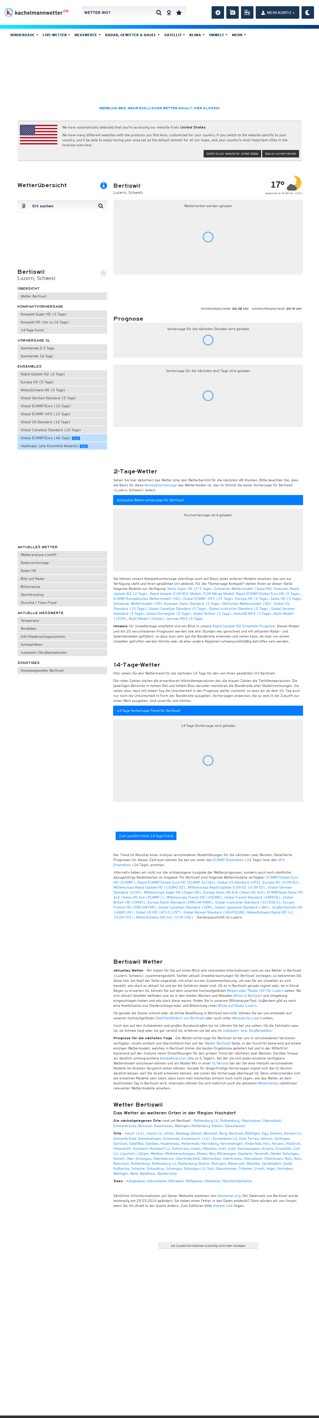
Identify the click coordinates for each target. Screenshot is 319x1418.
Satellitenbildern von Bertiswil (180, 1018)
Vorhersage (23, 35)
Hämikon (209, 1149)
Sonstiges (28, 663)
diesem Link (223, 1206)
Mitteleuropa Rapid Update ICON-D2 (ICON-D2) (227, 887)
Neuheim (245, 1154)
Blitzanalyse (30, 587)
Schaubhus (155, 1168)
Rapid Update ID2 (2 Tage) (43, 374)
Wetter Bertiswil (34, 296)
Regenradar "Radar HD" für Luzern (255, 991)
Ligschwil (127, 1154)
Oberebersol (163, 1158)
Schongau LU (194, 1168)
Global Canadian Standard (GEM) (185, 907)
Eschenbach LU (225, 1139)
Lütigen (143, 1154)
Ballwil (196, 1133)
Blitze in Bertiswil (248, 996)
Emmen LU (292, 1133)
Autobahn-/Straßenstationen (44, 652)
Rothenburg (229, 1121)
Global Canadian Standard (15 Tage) (51, 430)
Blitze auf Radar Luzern (237, 1006)
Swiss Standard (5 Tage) (199, 604)
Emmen (276, 1133)
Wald (134, 1173)
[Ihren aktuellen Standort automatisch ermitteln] (168, 12)
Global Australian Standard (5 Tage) (239, 609)
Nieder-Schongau (284, 1154)
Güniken (152, 1144)
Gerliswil (120, 1144)
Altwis (169, 1133)
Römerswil (236, 1163)
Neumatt (261, 1154)
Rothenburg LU (206, 1121)
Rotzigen (219, 1163)
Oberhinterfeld (187, 1158)
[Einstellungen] (218, 12)
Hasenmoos (163, 1126)
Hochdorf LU (160, 1149)
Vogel (270, 1168)
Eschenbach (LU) (196, 1139)
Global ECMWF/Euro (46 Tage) (50, 438)
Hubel (195, 1149)
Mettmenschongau (180, 1154)
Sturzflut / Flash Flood (39, 603)
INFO (298, 193)
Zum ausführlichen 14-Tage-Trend (146, 836)
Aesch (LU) (135, 1133)
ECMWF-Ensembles (228, 860)
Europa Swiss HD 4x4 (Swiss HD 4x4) (234, 892)
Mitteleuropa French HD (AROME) (194, 897)
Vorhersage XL (33, 340)
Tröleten (245, 1168)
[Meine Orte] (178, 12)
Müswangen (226, 1154)
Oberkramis (232, 1158)
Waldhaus (147, 1173)
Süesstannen (235, 1126)
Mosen (202, 1154)
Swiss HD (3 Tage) (286, 599)
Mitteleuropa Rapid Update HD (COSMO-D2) (149, 887)
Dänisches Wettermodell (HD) (247, 604)
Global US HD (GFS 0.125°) (158, 912)
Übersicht (28, 288)
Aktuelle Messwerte (40, 613)
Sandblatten (271, 1163)
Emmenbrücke (124, 1126)
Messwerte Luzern (247, 1018)
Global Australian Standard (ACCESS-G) (248, 902)
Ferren (253, 1139)
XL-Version (220, 1063)
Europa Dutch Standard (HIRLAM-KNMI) (180, 902)
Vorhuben (285, 1168)
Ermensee (171, 1139)
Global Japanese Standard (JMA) (242, 907)
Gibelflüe (136, 1144)
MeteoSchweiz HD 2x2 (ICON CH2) (165, 917)
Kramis (268, 1149)
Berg (223, 1133)
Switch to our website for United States (232, 153)
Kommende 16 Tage (37, 356)
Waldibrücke (167, 1173)
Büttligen (252, 1133)
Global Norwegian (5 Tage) (168, 614)
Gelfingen (282, 1139)
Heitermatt (190, 1144)
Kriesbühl (283, 1149)
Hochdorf (140, 1149)
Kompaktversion (173, 1058)
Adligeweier (135, 1181)
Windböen (29, 629)
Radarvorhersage (35, 563)
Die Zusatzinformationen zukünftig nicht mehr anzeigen (208, 1246)
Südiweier (212, 1181)
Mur (212, 1154)
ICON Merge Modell (218, 594)
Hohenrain (180, 1149)
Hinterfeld (253, 1144)
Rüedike (253, 1163)
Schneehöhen (31, 644)
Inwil (222, 1149)
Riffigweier (194, 1181)
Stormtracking (32, 595)
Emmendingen (149, 1139)
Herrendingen (231, 1144)
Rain (288, 1158)
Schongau (174, 1168)
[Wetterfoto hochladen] (232, 12)
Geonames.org (228, 1196)
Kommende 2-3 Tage (37, 348)
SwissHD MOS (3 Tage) (253, 614)
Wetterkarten (268, 1083)
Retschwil (121, 1163)
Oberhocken (251, 1121)
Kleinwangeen (249, 1149)
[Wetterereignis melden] (247, 12)
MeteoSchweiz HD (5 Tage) (43, 390)
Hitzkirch (293, 1144)
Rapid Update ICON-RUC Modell (175, 594)
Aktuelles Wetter (37, 547)
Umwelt (217, 35)
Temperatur (30, 621)
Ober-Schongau (138, 1158)
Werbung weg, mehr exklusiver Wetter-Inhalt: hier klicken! (159, 108)
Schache (138, 1168)
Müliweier (176, 1181)
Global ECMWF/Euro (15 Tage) (46, 406)
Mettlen (157, 1154)
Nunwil (118, 1158)
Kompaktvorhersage (40, 306)
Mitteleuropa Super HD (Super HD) (172, 892)
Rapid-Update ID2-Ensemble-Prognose (244, 626)
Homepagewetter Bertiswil (42, 670)
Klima (195, 35)
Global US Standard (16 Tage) (46, 422)
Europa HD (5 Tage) (37, 382)
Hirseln (278, 1144)
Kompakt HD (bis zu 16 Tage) (45, 322)
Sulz (210, 1168)
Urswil (259, 1168)
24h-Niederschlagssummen (43, 637)
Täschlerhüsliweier (237, 1181)
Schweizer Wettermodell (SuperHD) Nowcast (251, 589)
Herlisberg (209, 1144)
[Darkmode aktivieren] (308, 12)
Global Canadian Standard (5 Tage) (178, 609)
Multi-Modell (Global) (146, 619)
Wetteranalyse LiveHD (38, 555)
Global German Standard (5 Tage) (49, 398)
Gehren (266, 1139)
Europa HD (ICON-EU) (281, 882)
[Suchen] (159, 12)
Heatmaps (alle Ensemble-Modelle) (53, 446)
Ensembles (29, 366)
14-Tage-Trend (32, 330)
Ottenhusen (273, 1158)
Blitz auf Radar (33, 579)
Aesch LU (154, 1133)
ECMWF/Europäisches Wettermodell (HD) (147, 599)
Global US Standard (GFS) (239, 882)
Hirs (266, 1144)
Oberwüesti (272, 1121)
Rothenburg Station (207, 1126)
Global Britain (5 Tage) (212, 614)
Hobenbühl (122, 1149)
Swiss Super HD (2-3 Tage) (189, 589)
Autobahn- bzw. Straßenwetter (247, 1030)
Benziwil (145, 1126)
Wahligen (182, 1126)
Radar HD (28, 571)
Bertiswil (236, 1133)
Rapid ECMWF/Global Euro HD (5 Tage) (268, 594)
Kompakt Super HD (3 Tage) (44, 314)
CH (66, 11)
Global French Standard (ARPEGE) (252, 897)
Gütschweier (156, 1181)
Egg (265, 1133)
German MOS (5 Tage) (185, 619)
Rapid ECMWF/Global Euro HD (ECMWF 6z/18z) (177, 882)
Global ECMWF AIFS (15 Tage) (46, 414)
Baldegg (182, 1133)
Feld (242, 1139)
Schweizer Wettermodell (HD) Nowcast (145, 604)
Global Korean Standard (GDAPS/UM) (214, 912)
